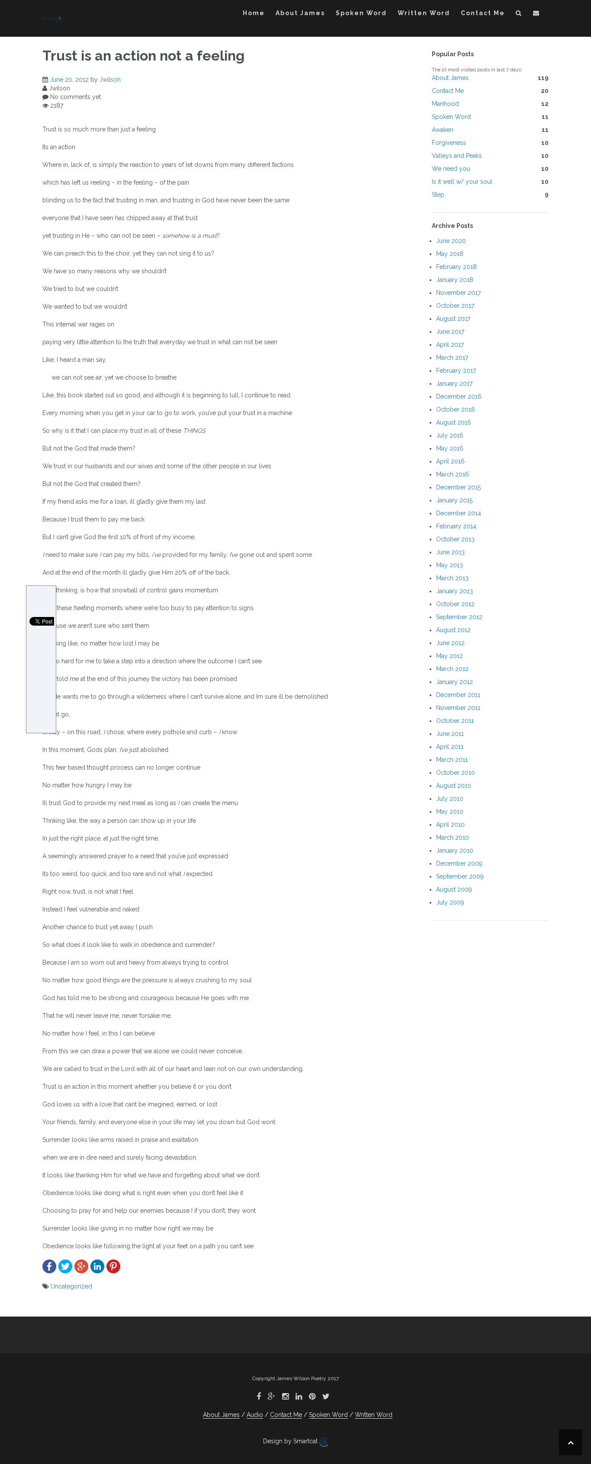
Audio (255, 1414)
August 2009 (454, 889)
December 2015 (458, 487)
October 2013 (455, 539)
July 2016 (449, 435)
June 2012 (450, 642)
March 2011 (452, 759)
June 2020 (451, 240)
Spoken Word (361, 13)
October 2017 (455, 305)
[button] (519, 14)
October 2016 (455, 409)
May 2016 (449, 448)
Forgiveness (449, 142)
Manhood (445, 103)
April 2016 (450, 461)
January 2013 (454, 591)
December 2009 (459, 863)
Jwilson (110, 79)
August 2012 (453, 630)
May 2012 (449, 655)
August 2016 (453, 422)
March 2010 (452, 837)
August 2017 (453, 318)
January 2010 (454, 850)
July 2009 (450, 902)
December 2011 (458, 694)
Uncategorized (71, 1286)
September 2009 (460, 876)
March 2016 (452, 474)
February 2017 (456, 370)
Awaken (442, 129)
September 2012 (459, 617)
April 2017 (450, 344)
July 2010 (449, 798)
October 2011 (455, 720)
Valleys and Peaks (457, 155)
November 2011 (458, 707)
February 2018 (456, 266)
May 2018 (449, 253)
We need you (451, 168)
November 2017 (458, 292)
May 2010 (449, 811)
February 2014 (456, 526)
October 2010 (455, 772)
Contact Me (483, 13)
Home (254, 13)
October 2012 (455, 604)
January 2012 (454, 681)
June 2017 (450, 331)
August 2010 (453, 785)
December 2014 (458, 513)
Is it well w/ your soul (462, 181)
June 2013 (450, 552)
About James (300, 13)
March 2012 (452, 668)
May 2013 (449, 565)
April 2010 (450, 824)
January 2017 (454, 383)
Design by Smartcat (291, 1441)
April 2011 (449, 746)
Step (438, 194)
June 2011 (450, 733)
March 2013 (452, 578)
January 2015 (454, 500)
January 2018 (454, 279)
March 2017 (452, 357)
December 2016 (459, 396)
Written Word (424, 13)
